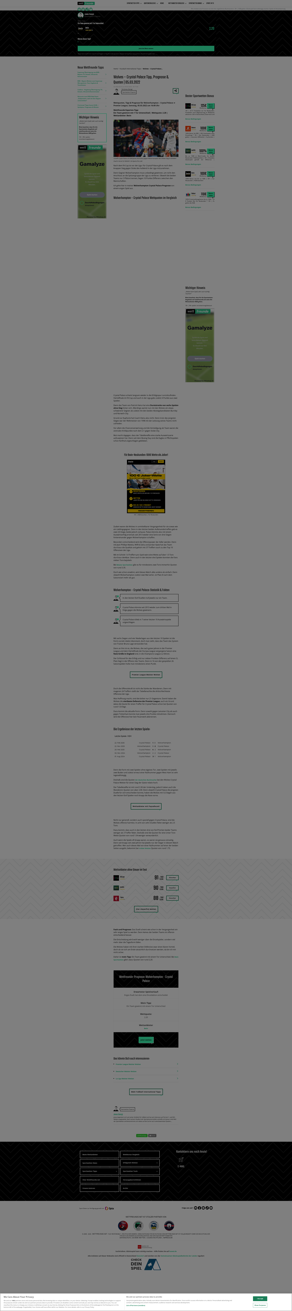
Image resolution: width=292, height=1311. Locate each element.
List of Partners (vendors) (135, 1305)
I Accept (260, 1299)
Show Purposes (260, 1305)
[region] (146, 1302)
